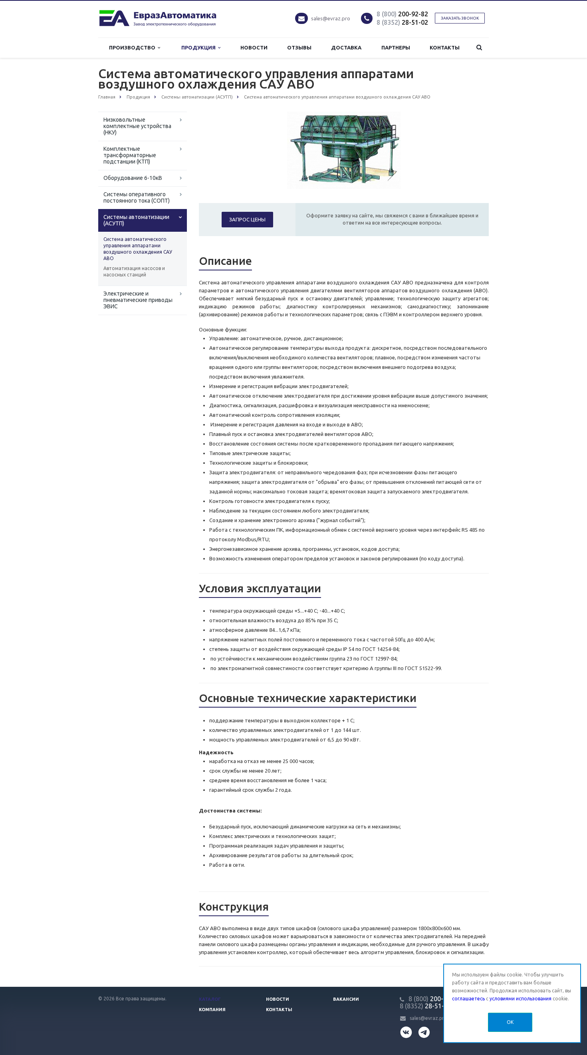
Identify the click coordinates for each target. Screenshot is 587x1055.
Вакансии (346, 999)
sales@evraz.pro (330, 18)
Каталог (210, 999)
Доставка (346, 47)
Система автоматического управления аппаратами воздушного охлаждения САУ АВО (137, 249)
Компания (212, 1009)
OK (510, 1022)
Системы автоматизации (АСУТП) (136, 220)
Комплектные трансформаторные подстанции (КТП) (129, 155)
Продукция (199, 47)
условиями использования (520, 998)
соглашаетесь (468, 998)
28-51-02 (402, 22)
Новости (254, 47)
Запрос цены (247, 219)
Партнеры (395, 47)
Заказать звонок (460, 18)
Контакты (445, 47)
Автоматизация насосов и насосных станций (134, 271)
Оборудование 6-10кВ (132, 178)
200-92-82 (402, 14)
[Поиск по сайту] (479, 47)
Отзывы (299, 47)
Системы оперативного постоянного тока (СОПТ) (136, 197)
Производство (133, 47)
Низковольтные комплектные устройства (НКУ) (137, 126)
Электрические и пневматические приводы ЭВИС (138, 300)
